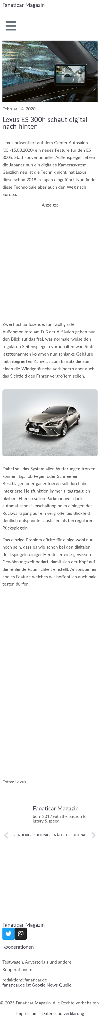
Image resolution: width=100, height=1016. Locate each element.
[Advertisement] (50, 260)
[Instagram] (21, 934)
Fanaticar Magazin (23, 5)
